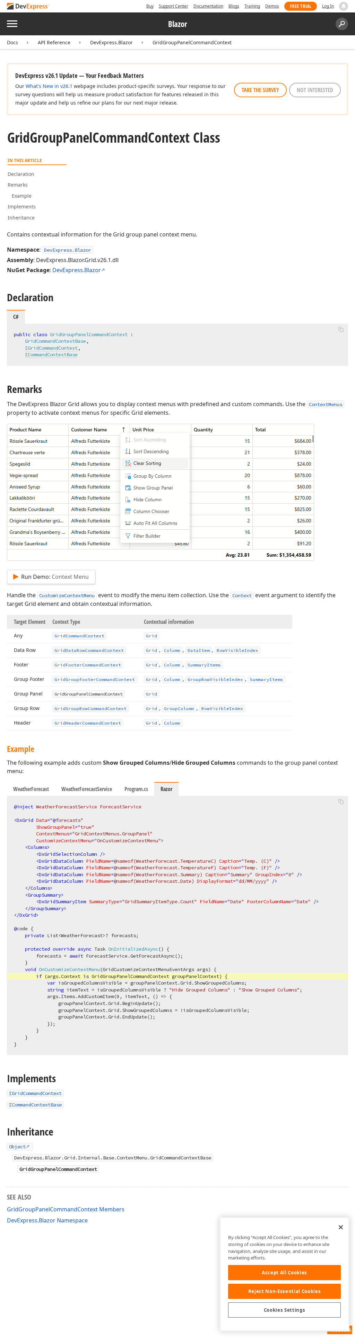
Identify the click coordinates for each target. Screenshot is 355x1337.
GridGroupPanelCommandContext (192, 42)
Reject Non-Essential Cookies (284, 1291)
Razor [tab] (166, 789)
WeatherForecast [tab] (31, 789)
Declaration (21, 174)
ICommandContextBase (51, 354)
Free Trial (300, 6)
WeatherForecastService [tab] (86, 789)
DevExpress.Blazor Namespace (47, 1220)
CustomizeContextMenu (67, 595)
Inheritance (21, 217)
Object (17, 1146)
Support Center (173, 6)
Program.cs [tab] (136, 789)
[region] (284, 1274)
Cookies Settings (284, 1310)
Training (252, 6)
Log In (328, 6)
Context (242, 595)
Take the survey (260, 90)
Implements (22, 206)
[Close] (340, 1227)
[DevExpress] (28, 7)
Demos (272, 6)
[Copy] (340, 329)
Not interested (315, 90)
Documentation (208, 6)
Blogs (233, 6)
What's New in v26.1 (49, 86)
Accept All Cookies (284, 1272)
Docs (12, 42)
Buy (150, 6)
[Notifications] (343, 6)
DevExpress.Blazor (111, 42)
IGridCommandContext (51, 348)
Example (22, 195)
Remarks (18, 184)
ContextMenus (325, 404)
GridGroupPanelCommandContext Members (65, 1209)
